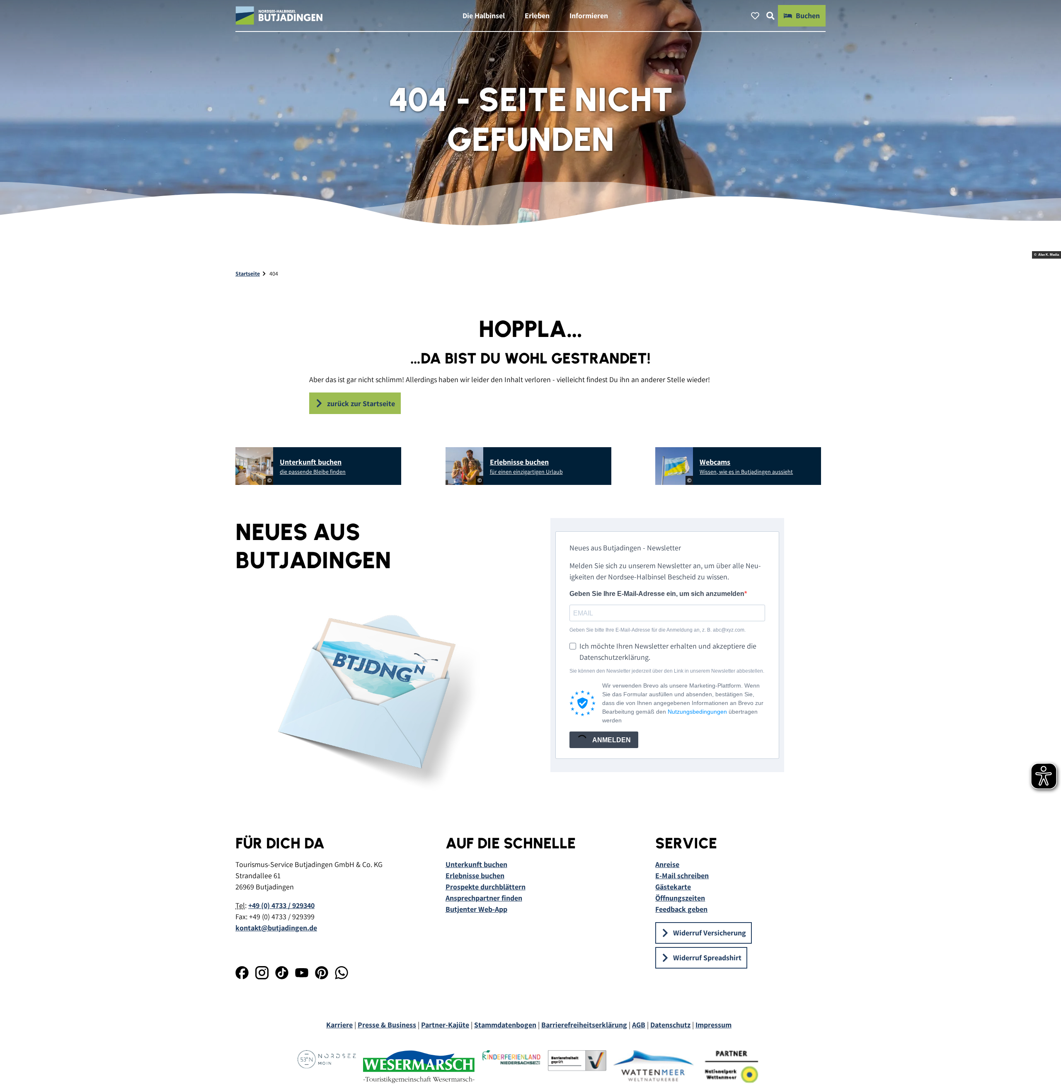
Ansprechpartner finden (484, 898)
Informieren (588, 15)
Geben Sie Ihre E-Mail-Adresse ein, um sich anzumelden (656, 593)
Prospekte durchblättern (486, 886)
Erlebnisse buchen (475, 875)
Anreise (667, 864)
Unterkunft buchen (476, 864)
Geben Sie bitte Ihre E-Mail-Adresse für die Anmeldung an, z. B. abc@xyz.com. (657, 630)
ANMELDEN (611, 740)
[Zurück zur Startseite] (279, 15)
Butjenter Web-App (476, 909)
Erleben (537, 15)
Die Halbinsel (484, 15)
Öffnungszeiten (680, 898)
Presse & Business (387, 1024)
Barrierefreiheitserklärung (584, 1024)
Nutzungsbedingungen (697, 711)
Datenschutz (670, 1024)
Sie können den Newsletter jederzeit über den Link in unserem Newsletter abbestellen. (666, 671)
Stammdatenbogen (505, 1024)
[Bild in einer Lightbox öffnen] (373, 697)
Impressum (713, 1024)
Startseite (247, 273)
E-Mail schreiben (682, 875)
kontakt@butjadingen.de (276, 928)
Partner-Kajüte (445, 1024)
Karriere (339, 1024)
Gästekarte (673, 886)
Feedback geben (681, 909)
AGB (638, 1024)
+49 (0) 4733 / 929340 (281, 905)
